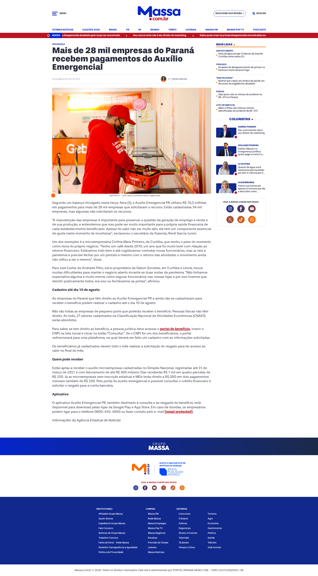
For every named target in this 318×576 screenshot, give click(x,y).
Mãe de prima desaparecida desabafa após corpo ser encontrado (64, 35)
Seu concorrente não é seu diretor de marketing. (140, 35)
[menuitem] (62, 30)
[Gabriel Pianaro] (226, 131)
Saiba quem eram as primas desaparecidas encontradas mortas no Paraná (221, 35)
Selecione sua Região (228, 13)
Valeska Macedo (179, 79)
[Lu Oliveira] (226, 168)
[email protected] (178, 412)
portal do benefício (175, 329)
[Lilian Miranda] (226, 186)
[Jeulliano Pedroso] (226, 149)
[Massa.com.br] (159, 13)
